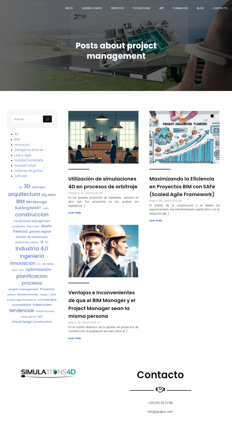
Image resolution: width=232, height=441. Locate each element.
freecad (20, 231)
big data (49, 194)
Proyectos (47, 289)
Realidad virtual (25, 165)
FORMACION (180, 8)
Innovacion (22, 145)
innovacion (23, 263)
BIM (17, 139)
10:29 (99, 193)
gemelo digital (40, 232)
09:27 (96, 322)
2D (20, 187)
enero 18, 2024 (79, 322)
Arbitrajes (38, 187)
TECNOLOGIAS (141, 8)
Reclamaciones (27, 294)
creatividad (18, 226)
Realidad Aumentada (28, 160)
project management (23, 289)
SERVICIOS (117, 8)
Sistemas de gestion (28, 171)
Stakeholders (42, 305)
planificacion (31, 276)
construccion (32, 214)
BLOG (200, 8)
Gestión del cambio (27, 242)
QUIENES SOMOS (92, 8)
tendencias (21, 310)
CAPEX (46, 208)
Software (20, 176)
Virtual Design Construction (32, 322)
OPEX (21, 270)
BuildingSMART (28, 207)
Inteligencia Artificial (28, 150)
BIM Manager (36, 202)
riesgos (44, 294)
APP (161, 8)
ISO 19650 (47, 264)
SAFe (53, 294)
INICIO (69, 8)
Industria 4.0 (32, 248)
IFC (47, 242)
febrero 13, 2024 (80, 193)
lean (15, 270)
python (12, 294)
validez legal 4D (28, 316)
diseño (46, 226)
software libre (47, 300)
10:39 (178, 201)
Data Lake (33, 226)
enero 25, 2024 (160, 201)
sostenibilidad (21, 305)
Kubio (127, 433)
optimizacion (38, 269)
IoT (39, 264)
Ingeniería (32, 256)
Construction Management (31, 221)
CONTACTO (220, 8)
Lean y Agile (22, 155)
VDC (40, 316)
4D (16, 134)
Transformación (45, 311)
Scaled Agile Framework (21, 300)
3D (27, 186)
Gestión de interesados (32, 237)
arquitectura (24, 194)
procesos (32, 283)
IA (42, 241)
